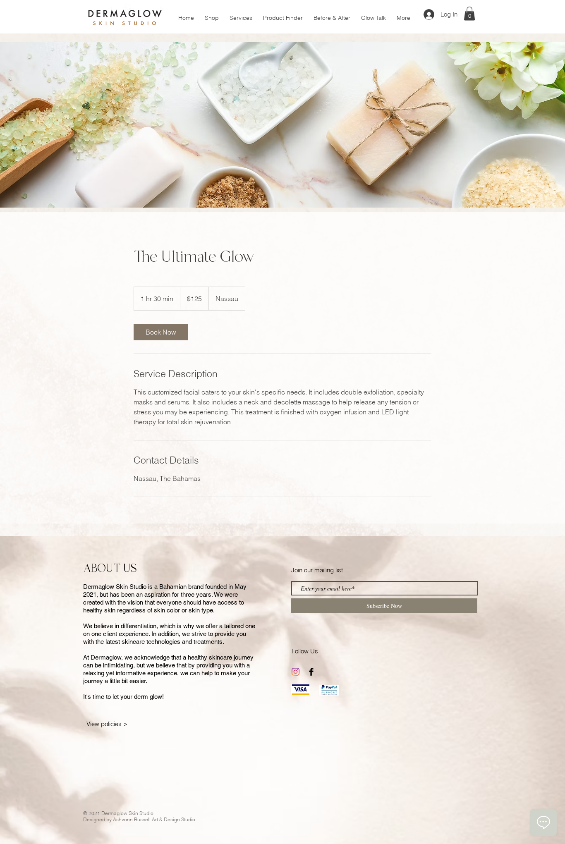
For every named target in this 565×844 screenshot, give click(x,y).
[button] (469, 13)
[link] (161, 332)
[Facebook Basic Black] (311, 672)
